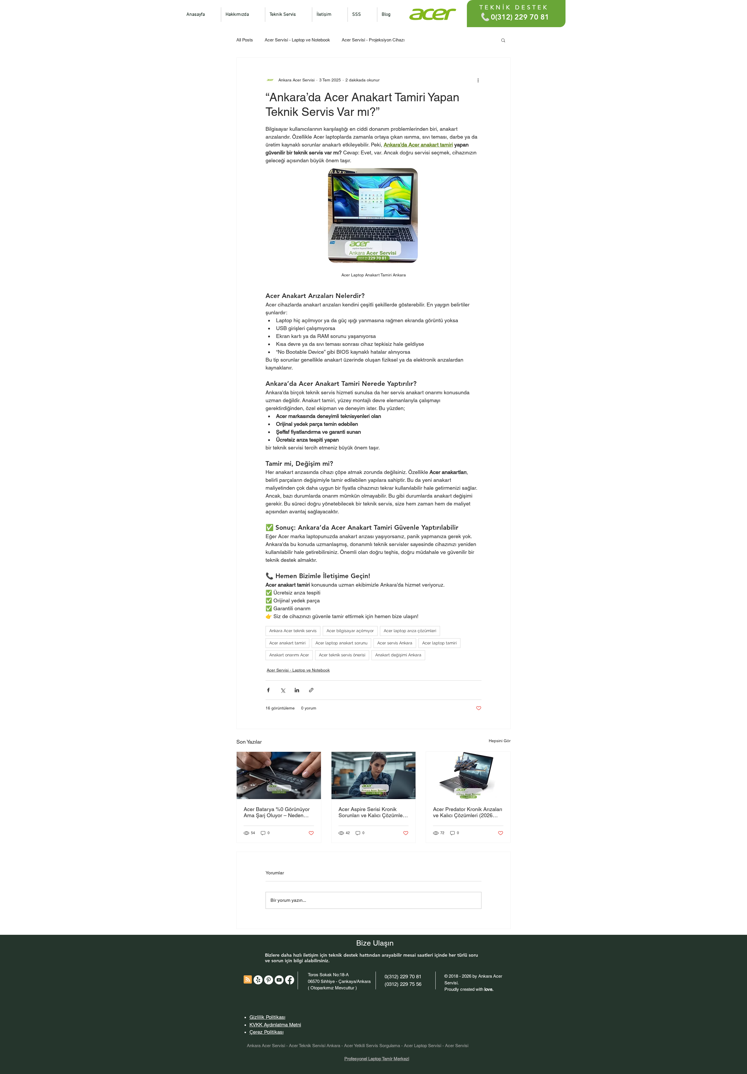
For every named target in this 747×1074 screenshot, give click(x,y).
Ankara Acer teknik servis (293, 630)
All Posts (244, 39)
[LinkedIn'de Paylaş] (297, 690)
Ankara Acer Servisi (266, 1045)
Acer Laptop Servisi (422, 1045)
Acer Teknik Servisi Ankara (314, 1045)
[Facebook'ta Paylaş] (268, 690)
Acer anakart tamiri (287, 643)
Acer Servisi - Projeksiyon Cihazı (373, 39)
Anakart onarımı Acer (289, 655)
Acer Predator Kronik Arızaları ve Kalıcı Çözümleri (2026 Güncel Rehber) (467, 812)
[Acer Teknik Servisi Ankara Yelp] (258, 979)
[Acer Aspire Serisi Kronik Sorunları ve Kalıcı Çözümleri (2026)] (373, 775)
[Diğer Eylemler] (477, 79)
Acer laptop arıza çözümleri (410, 630)
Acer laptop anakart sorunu (341, 643)
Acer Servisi (456, 1045)
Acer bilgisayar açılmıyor (350, 630)
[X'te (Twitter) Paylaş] (282, 690)
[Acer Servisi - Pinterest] (268, 979)
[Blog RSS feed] (248, 979)
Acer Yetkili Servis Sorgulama (372, 1045)
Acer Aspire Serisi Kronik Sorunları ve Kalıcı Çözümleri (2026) (372, 812)
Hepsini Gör (500, 740)
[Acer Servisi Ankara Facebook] (289, 979)
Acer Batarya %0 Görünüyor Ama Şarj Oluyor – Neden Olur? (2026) (277, 812)
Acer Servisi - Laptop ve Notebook (297, 39)
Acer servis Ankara (394, 643)
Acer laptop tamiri (439, 643)
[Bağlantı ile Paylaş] (311, 690)
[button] (503, 40)
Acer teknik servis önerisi (342, 655)
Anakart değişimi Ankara (398, 655)
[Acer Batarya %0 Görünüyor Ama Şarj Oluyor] (279, 775)
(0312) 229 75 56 (403, 984)
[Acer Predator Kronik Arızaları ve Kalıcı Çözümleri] (468, 775)
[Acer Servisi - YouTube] (279, 979)
